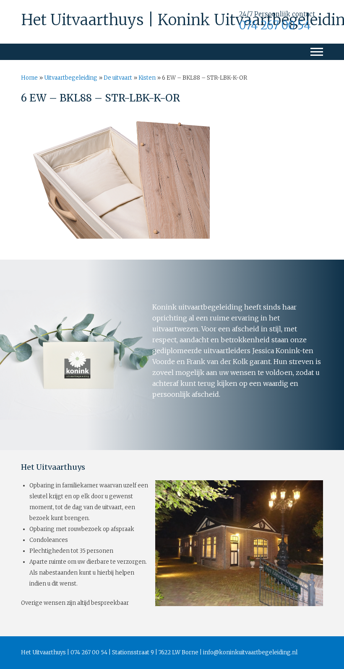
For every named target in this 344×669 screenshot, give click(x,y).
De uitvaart (118, 77)
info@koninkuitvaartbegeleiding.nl (250, 652)
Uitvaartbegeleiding (70, 77)
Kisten (147, 77)
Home (29, 77)
